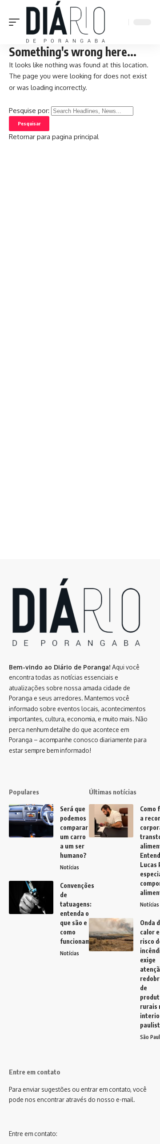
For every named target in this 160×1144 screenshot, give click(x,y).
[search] (120, 22)
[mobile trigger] (16, 22)
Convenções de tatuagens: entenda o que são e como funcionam (77, 913)
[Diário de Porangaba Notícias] (65, 22)
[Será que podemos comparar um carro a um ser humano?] (31, 820)
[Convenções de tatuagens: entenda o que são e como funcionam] (31, 897)
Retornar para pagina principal (54, 136)
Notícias (69, 867)
